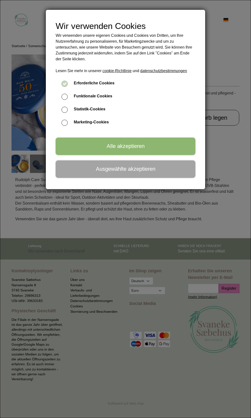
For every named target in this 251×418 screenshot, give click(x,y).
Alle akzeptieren (126, 146)
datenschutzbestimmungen (163, 71)
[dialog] (125, 209)
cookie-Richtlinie (117, 71)
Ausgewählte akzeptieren (125, 169)
